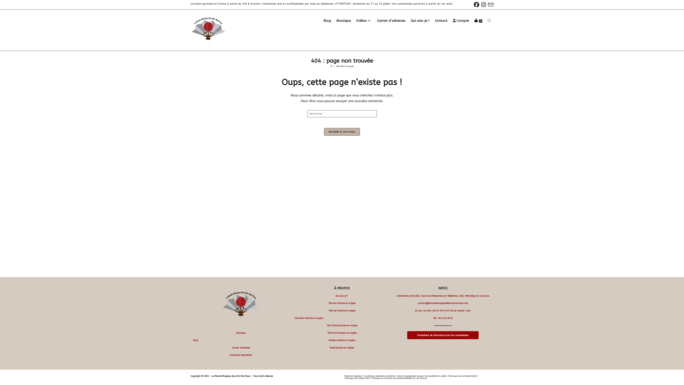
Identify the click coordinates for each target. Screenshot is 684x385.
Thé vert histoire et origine (342, 303)
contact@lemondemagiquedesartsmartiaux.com (443, 303)
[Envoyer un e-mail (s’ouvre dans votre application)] (490, 4)
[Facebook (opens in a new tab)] (476, 4)
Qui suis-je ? (342, 296)
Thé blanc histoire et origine (308, 318)
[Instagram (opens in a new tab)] (483, 4)
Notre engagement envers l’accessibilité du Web (421, 376)
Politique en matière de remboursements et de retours (399, 378)
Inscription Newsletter (241, 355)
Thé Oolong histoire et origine (342, 325)
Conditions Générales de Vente (379, 376)
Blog (195, 340)
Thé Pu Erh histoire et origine (342, 333)
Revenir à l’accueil (342, 131)
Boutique (241, 333)
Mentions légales (353, 376)
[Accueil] (331, 66)
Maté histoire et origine (342, 347)
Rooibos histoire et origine (342, 340)
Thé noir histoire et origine (342, 310)
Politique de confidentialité (462, 376)
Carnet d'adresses (241, 347)
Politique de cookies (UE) (357, 378)
